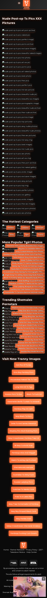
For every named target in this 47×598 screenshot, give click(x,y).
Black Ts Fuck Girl (34, 394)
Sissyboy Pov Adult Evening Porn (23, 431)
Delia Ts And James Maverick (23, 423)
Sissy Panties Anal (23, 519)
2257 (41, 550)
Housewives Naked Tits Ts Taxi (23, 379)
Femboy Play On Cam (23, 409)
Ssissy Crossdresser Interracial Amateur (23, 526)
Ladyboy (25, 227)
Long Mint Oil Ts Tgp (23, 387)
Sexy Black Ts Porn (23, 416)
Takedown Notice (17, 552)
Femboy (11, 227)
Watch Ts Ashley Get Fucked (23, 460)
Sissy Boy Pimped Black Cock (23, 511)
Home (6, 550)
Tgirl (27, 234)
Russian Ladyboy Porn (23, 482)
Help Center (31, 552)
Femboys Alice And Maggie (23, 453)
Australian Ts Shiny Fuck (23, 475)
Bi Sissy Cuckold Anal (24, 445)
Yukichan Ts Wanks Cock (23, 489)
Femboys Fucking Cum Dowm (23, 533)
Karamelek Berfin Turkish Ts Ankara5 (23, 402)
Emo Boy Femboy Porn (23, 372)
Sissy (12, 234)
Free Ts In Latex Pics (23, 497)
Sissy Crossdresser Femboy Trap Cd (23, 438)
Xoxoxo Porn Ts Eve (13, 394)
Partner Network (17, 550)
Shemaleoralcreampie (23, 467)
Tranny (40, 234)
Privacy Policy (31, 550)
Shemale (40, 227)
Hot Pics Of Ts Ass (23, 365)
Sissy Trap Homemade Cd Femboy (23, 504)
